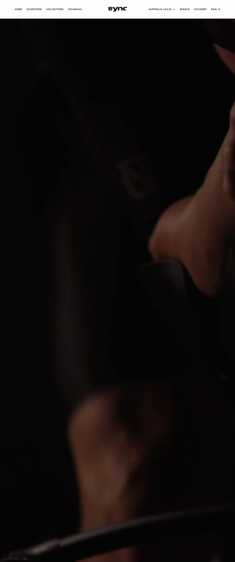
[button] (200, 9)
